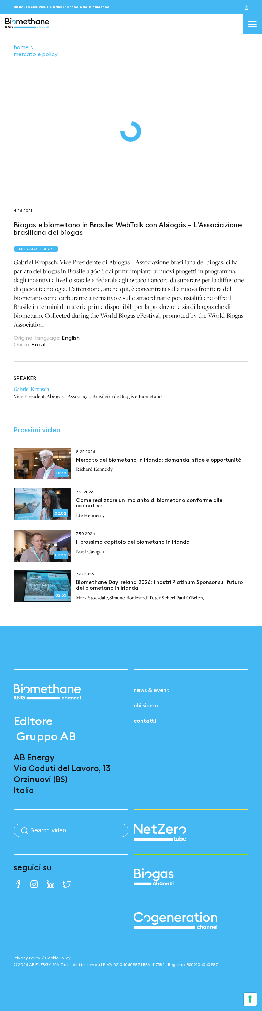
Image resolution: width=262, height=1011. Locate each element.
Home (21, 47)
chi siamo (146, 705)
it (246, 6)
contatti (145, 720)
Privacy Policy (27, 957)
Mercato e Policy (36, 54)
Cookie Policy (58, 957)
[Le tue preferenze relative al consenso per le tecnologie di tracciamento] (250, 999)
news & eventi (152, 689)
